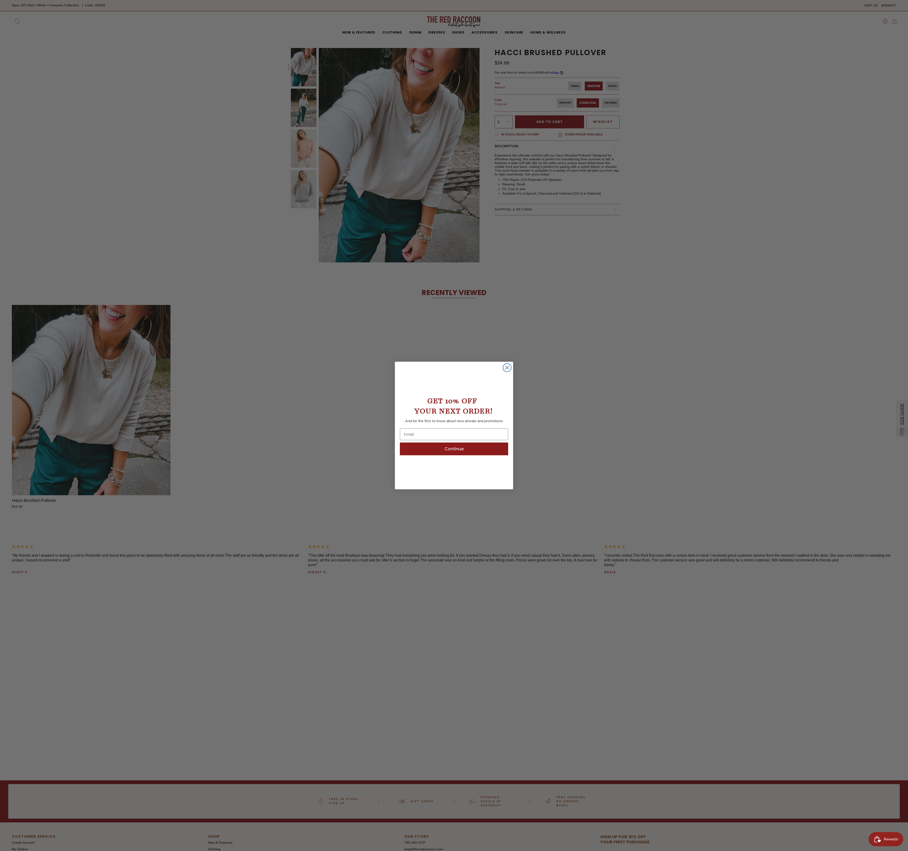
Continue (454, 449)
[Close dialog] (507, 368)
